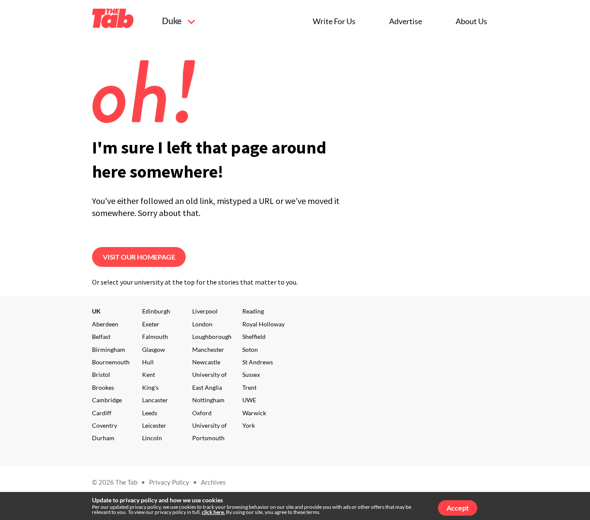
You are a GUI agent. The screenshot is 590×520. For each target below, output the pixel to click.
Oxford (202, 413)
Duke (173, 21)
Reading (253, 311)
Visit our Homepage (139, 257)
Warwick (254, 413)
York (248, 425)
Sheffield (254, 336)
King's (150, 387)
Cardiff (101, 413)
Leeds (149, 413)
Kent (148, 374)
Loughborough (212, 336)
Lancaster (155, 400)
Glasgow (153, 349)
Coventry (104, 425)
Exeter (150, 324)
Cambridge (107, 400)
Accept (458, 508)
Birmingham (108, 349)
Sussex (251, 374)
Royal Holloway (263, 324)
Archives (213, 482)
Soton (250, 349)
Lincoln (152, 438)
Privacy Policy (169, 482)
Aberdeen (105, 324)
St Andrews (257, 362)
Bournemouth (111, 362)
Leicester (154, 425)
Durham (103, 438)
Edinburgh (156, 311)
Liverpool (205, 311)
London (202, 324)
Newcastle (206, 362)
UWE (249, 400)
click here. (213, 512)
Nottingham (208, 400)
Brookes (103, 387)
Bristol (101, 374)
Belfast (101, 336)
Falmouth (155, 336)
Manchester (208, 349)
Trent (249, 387)
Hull (148, 362)
